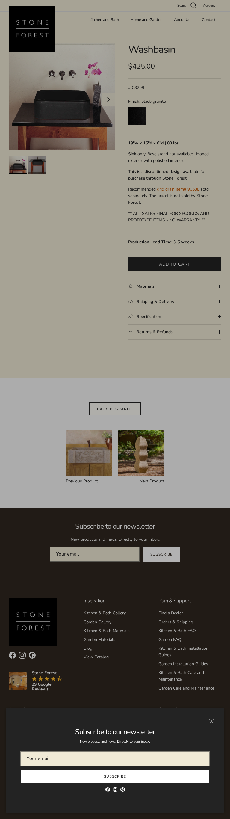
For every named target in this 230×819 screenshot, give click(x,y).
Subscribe (115, 776)
